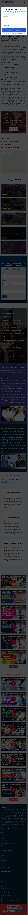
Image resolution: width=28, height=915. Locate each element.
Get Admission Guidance (14, 30)
